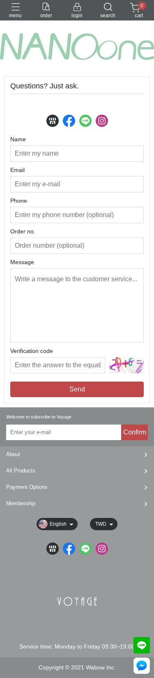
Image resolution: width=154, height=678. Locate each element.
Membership (20, 503)
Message (22, 262)
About (13, 454)
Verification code (31, 351)
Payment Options (27, 487)
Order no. (22, 231)
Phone (18, 200)
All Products (20, 471)
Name (18, 139)
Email (17, 170)
